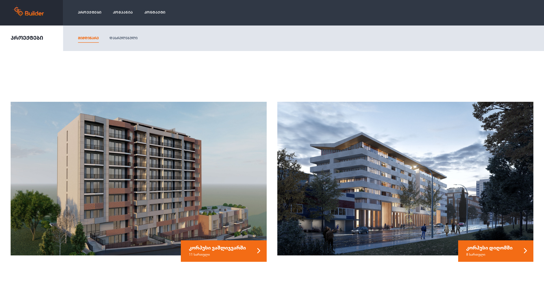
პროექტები (90, 13)
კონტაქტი (155, 13)
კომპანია (123, 13)
